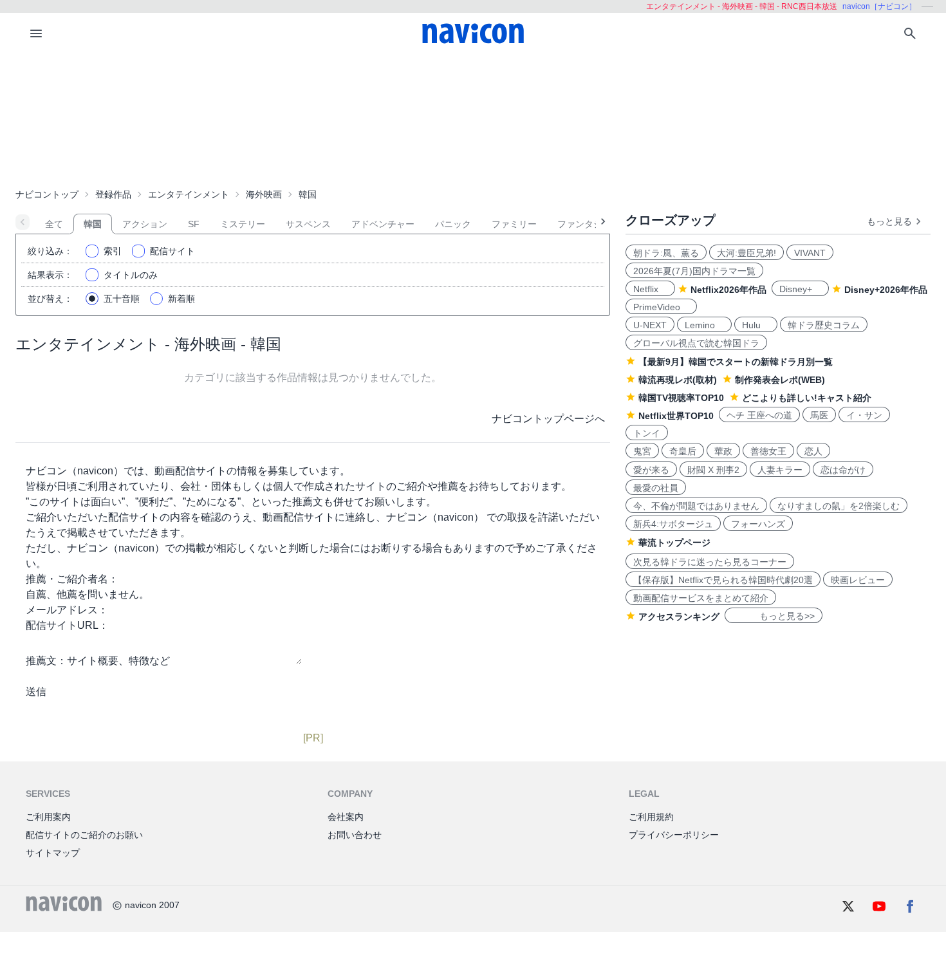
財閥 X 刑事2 (713, 470)
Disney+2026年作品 (885, 289)
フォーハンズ (758, 524)
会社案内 (346, 817)
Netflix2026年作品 (728, 289)
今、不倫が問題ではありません (696, 506)
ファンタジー (584, 224)
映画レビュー (858, 580)
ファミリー (514, 224)
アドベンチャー (382, 224)
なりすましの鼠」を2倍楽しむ (838, 506)
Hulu (756, 325)
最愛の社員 (655, 488)
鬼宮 (642, 451)
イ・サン (864, 415)
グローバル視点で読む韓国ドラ (696, 343)
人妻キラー (779, 470)
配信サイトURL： (67, 625)
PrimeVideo (661, 307)
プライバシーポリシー (674, 835)
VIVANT (810, 253)
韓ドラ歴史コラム (824, 325)
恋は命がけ (843, 470)
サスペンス (308, 224)
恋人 (813, 451)
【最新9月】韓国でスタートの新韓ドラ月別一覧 (735, 362)
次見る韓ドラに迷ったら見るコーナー (709, 562)
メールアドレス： (67, 609)
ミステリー (242, 224)
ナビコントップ (47, 194)
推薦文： (46, 660)
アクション (144, 224)
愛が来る (651, 470)
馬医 (819, 415)
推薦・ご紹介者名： (72, 578)
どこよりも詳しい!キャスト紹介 (806, 398)
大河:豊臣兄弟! (746, 253)
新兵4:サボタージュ (673, 524)
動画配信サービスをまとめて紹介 (700, 598)
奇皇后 (682, 451)
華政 (723, 451)
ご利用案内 (48, 817)
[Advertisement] (473, 118)
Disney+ (800, 289)
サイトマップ (53, 853)
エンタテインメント (188, 194)
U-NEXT (650, 325)
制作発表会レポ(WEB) (780, 380)
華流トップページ (674, 542)
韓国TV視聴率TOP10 (681, 398)
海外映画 (264, 194)
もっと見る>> (773, 616)
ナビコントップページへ (548, 418)
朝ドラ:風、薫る (666, 253)
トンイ (646, 433)
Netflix (650, 289)
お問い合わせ (355, 835)
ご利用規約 (651, 817)
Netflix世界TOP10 (676, 416)
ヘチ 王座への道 (759, 415)
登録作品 (113, 194)
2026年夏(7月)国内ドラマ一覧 (694, 271)
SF (193, 224)
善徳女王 (768, 451)
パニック (453, 224)
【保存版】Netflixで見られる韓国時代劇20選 (723, 580)
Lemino (704, 325)
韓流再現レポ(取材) (677, 380)
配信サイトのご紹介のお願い (84, 835)
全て (54, 224)
